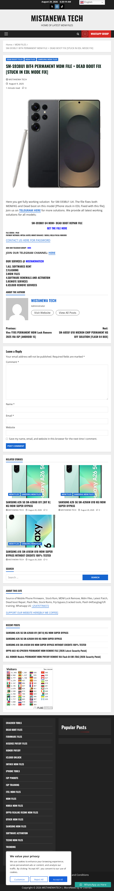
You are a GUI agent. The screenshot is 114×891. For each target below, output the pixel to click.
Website (10, 427)
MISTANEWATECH (35, 261)
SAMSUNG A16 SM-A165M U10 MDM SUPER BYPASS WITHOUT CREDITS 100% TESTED (29, 553)
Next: (83, 332)
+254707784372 (40, 605)
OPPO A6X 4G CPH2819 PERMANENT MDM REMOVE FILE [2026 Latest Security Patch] (46, 650)
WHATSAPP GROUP (100, 34)
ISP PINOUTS (12, 778)
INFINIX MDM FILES (15, 764)
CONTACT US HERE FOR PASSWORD (28, 240)
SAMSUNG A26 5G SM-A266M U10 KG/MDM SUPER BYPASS (82, 504)
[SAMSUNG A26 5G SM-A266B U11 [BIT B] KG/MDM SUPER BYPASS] (31, 481)
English (88, 2)
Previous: (29, 332)
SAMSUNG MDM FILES (47, 59)
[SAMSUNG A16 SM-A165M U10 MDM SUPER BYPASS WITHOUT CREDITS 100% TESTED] (31, 531)
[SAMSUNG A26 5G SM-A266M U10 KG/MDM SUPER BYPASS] (83, 481)
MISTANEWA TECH (57, 17)
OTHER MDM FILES (14, 819)
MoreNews (70, 887)
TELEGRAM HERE (30, 210)
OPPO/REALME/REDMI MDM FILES (22, 812)
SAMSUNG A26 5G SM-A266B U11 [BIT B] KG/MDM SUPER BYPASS (28, 504)
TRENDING (11, 847)
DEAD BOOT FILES (15, 59)
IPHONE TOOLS (13, 771)
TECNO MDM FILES (14, 840)
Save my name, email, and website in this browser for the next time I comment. (53, 438)
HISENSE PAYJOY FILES (16, 743)
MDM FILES (30, 59)
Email (10, 415)
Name (10, 404)
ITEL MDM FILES (13, 792)
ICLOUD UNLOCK (13, 757)
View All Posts (67, 312)
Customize (19, 879)
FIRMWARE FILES (14, 736)
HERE (29, 248)
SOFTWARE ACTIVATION (17, 833)
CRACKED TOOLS (14, 723)
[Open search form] (78, 34)
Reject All (38, 879)
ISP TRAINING (12, 785)
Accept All (58, 879)
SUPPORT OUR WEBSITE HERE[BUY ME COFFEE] (32, 612)
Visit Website (42, 312)
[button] (6, 34)
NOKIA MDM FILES (14, 805)
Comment (12, 362)
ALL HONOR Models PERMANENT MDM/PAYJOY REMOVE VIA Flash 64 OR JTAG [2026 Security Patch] (53, 657)
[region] (38, 868)
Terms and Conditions (76, 874)
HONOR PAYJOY (13, 750)
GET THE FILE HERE (57, 228)
